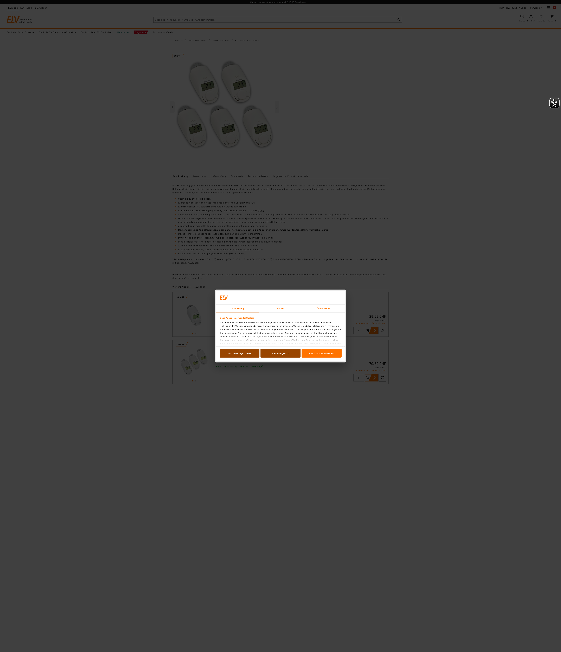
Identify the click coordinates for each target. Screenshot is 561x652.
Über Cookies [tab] (323, 308)
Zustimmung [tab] (238, 308)
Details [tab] (280, 308)
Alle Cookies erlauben (321, 353)
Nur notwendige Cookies (239, 353)
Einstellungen (278, 353)
